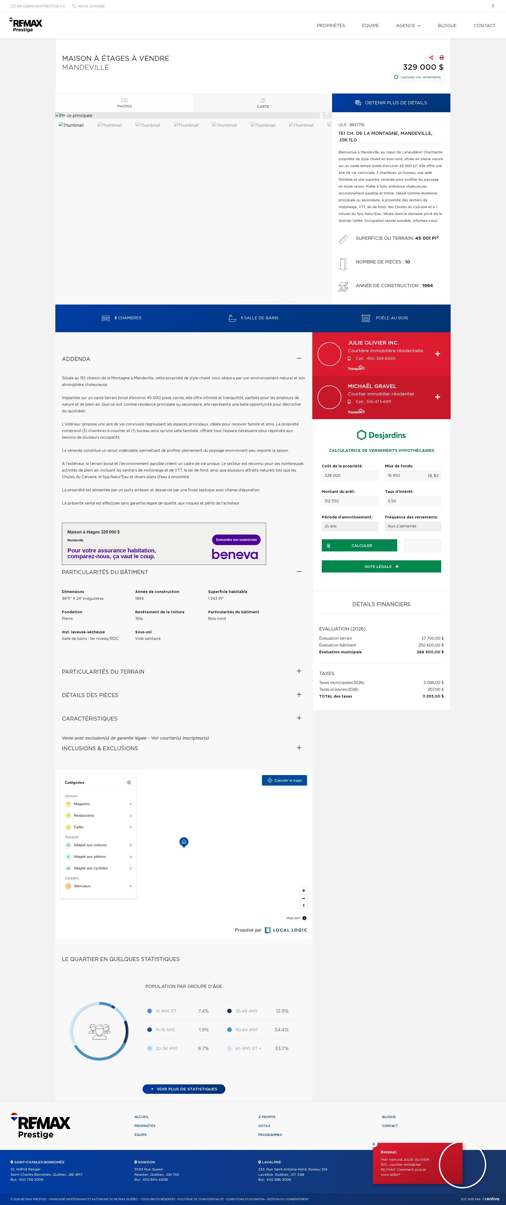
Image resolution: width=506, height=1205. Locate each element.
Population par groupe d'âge (183, 986)
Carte (263, 107)
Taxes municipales (335, 683)
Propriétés (331, 26)
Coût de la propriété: (342, 466)
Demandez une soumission (236, 540)
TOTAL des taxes (335, 696)
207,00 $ (436, 690)
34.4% (281, 1030)
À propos (267, 1117)
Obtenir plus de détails (395, 103)
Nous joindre (91, 6)
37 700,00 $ (432, 638)
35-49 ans (246, 1011)
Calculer (362, 546)
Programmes (270, 1135)
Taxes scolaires (332, 690)
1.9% (204, 1030)
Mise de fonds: (399, 466)
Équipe (370, 26)
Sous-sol (143, 632)
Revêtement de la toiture (159, 612)
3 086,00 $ (434, 683)
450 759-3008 (31, 1180)
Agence (405, 26)
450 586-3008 (278, 1180)
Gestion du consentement (288, 1199)
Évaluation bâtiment (337, 645)
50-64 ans (247, 1030)
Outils (264, 1126)
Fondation (72, 612)
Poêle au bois (391, 318)
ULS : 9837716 (351, 125)
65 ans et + (248, 1049)
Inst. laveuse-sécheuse (83, 632)
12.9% (282, 1011)
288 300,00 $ (430, 652)
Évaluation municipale (340, 652)
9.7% (203, 1048)
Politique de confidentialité (201, 1199)
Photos (124, 106)
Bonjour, (389, 1152)
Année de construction (157, 592)
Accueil (141, 1117)
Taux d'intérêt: (399, 492)
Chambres (128, 318)
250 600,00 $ (431, 645)
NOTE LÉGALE (379, 567)
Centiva (490, 1199)
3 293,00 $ (433, 696)
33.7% (282, 1048)
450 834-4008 (155, 1180)
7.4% (203, 1011)
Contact (484, 26)
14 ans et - (167, 1011)
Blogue (447, 26)
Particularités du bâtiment (233, 612)
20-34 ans (167, 1049)
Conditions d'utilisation (245, 1199)
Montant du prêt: (338, 492)
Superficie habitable (227, 592)
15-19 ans (165, 1030)
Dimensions (73, 592)
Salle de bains (260, 318)
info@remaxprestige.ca (41, 6)
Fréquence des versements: (411, 517)
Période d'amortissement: (347, 517)
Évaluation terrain (335, 638)
